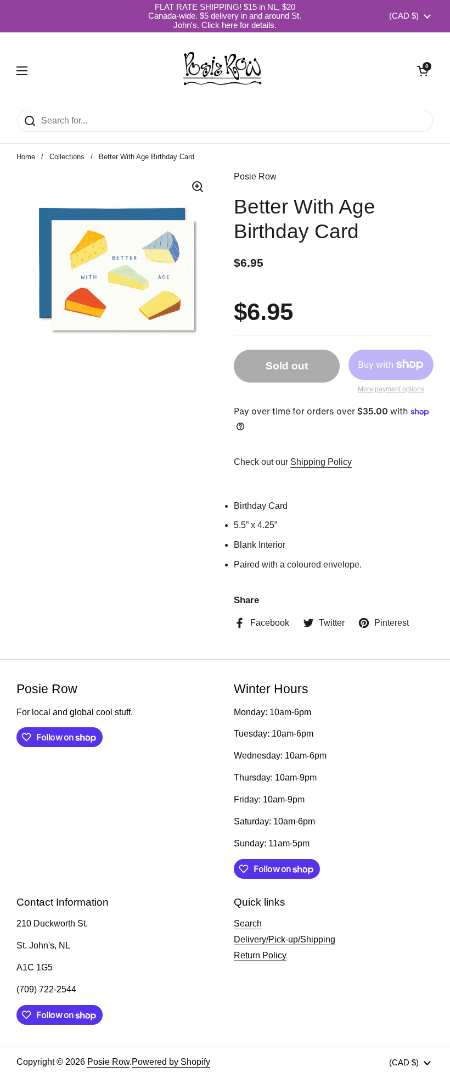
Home (25, 157)
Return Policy (260, 955)
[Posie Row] (222, 70)
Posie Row (108, 1061)
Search (248, 923)
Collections (67, 157)
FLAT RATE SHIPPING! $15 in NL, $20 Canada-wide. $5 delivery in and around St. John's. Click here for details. (224, 16)
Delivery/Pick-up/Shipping (284, 939)
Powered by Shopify (171, 1061)
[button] (423, 71)
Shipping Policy (321, 462)
